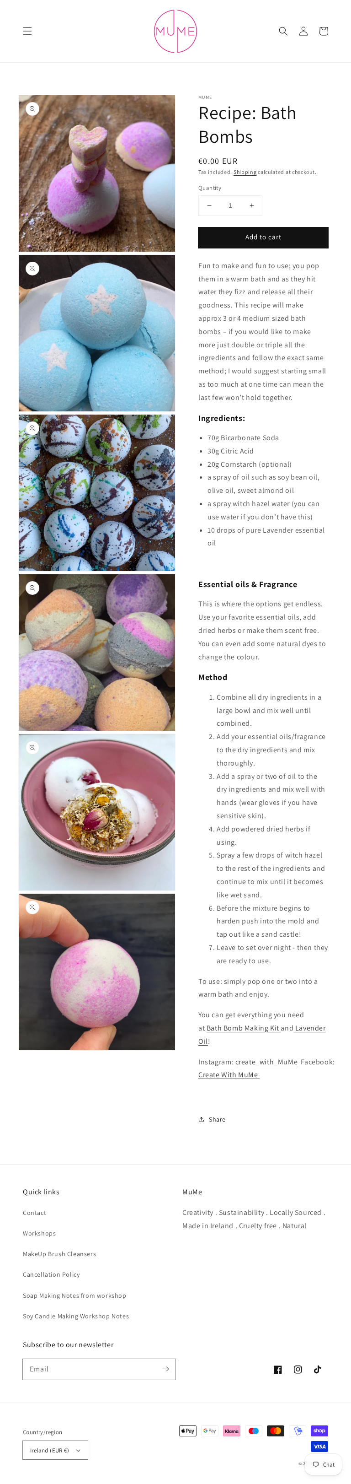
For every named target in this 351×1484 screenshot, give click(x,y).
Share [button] (217, 1119)
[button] (27, 31)
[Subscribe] (165, 1369)
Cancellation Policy (51, 1274)
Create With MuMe (229, 1074)
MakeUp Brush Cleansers (59, 1254)
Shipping (245, 171)
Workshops (39, 1233)
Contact (34, 1213)
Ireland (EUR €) (49, 1450)
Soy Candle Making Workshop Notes (76, 1316)
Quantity (209, 188)
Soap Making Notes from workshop (75, 1295)
